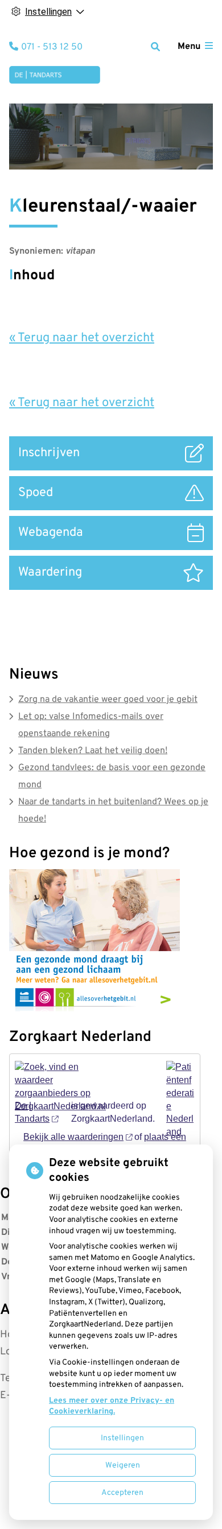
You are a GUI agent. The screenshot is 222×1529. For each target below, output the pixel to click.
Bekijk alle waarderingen (73, 1137)
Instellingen (122, 1438)
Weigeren (122, 1465)
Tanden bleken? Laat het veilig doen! (92, 751)
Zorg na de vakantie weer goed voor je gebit (108, 699)
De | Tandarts (32, 1112)
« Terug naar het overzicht (81, 338)
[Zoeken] (155, 46)
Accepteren (122, 1493)
